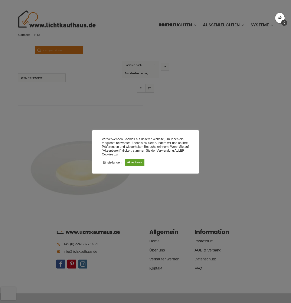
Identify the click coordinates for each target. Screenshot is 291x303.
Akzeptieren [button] (134, 162)
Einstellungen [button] (112, 162)
